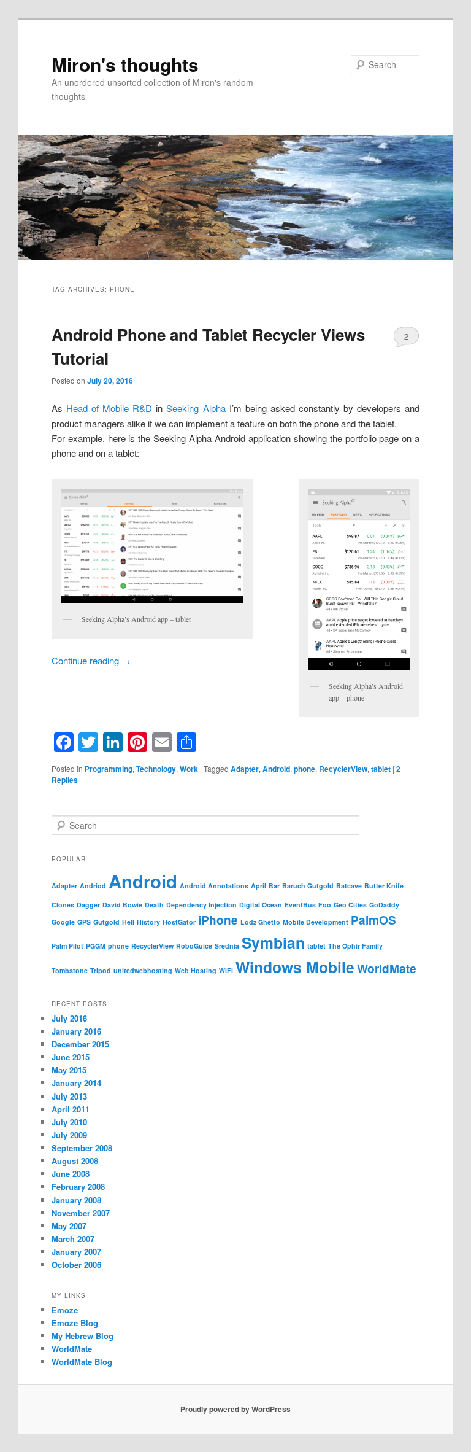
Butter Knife (384, 885)
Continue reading (91, 660)
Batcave (349, 885)
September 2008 (82, 1148)
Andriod (93, 885)
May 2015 (69, 1070)
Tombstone (70, 970)
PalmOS (373, 920)
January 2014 (76, 1083)
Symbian (273, 942)
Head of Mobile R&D (109, 408)
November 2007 (81, 1213)
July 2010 (69, 1122)
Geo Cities (350, 904)
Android (276, 768)
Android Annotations (214, 885)
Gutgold (106, 921)
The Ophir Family (355, 945)
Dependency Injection (201, 904)
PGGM (95, 945)
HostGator (179, 921)
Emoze (65, 1310)
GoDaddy (384, 904)
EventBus (300, 904)
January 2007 (76, 1251)
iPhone (218, 920)
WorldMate (386, 968)
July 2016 (69, 1018)
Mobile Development (315, 921)
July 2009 (69, 1135)
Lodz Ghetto (260, 921)
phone (304, 768)
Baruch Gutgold (308, 885)
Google (63, 921)
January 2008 (76, 1200)
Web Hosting (195, 970)
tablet (381, 768)
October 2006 (76, 1264)
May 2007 (69, 1226)
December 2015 (80, 1044)
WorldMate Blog (82, 1361)
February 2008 (78, 1186)
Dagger (88, 904)
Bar (274, 885)
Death (154, 904)
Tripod (100, 970)
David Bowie (122, 904)
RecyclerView (343, 768)
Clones (63, 904)
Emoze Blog (75, 1323)
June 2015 (71, 1057)
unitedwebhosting (142, 970)
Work (189, 768)
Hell (128, 921)
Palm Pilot (67, 945)
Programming (108, 768)
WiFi (226, 970)
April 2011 (71, 1109)
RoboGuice (194, 945)
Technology (156, 768)
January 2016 (76, 1031)
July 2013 (69, 1096)
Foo (324, 904)
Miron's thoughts (125, 64)
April (258, 885)
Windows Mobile (295, 967)
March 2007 (73, 1238)
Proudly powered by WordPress (235, 1409)
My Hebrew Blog (82, 1335)
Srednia (227, 945)
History (148, 921)
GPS (84, 921)
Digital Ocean (260, 904)
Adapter (245, 768)
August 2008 (75, 1161)
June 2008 (71, 1173)
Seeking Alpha (195, 408)
